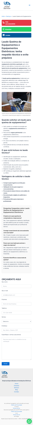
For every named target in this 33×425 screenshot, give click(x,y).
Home (16, 383)
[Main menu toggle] (29, 5)
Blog (16, 389)
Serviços (16, 387)
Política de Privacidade (16, 405)
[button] (29, 421)
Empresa (16, 385)
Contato (16, 392)
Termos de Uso (16, 408)
